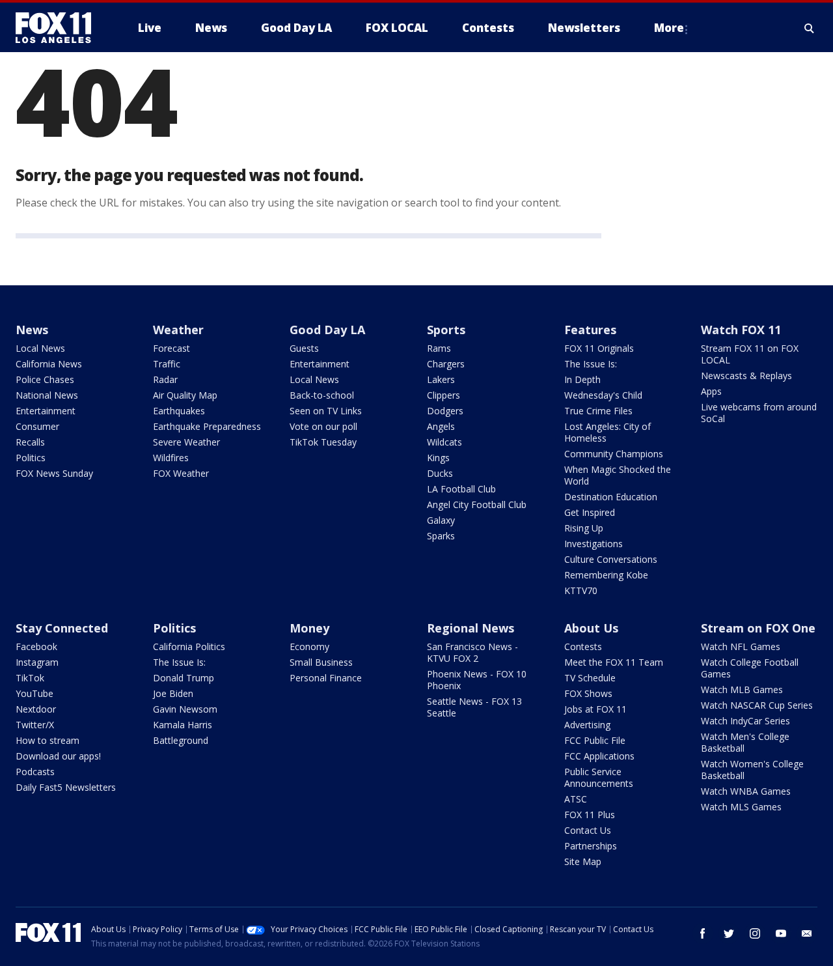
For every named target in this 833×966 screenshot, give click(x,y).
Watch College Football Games (750, 668)
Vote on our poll (323, 426)
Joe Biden (173, 693)
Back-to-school (322, 395)
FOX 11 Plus (589, 814)
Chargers (446, 364)
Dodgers (445, 411)
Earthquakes (179, 411)
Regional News (470, 628)
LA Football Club (461, 489)
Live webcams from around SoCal (759, 413)
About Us (591, 628)
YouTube (34, 693)
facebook (702, 933)
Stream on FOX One (758, 628)
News (32, 329)
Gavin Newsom (185, 709)
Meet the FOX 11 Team (613, 662)
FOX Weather (181, 473)
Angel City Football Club (476, 504)
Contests (583, 646)
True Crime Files (598, 411)
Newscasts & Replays (746, 375)
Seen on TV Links (326, 411)
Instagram (37, 662)
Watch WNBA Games (746, 791)
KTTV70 (580, 590)
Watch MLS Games (741, 807)
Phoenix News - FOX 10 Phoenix (476, 680)
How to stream (47, 740)
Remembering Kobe (606, 575)
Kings (438, 457)
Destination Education (610, 496)
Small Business (321, 662)
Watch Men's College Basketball (745, 742)
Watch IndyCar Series (745, 721)
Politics (31, 457)
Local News (40, 348)
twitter (728, 933)
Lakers (441, 379)
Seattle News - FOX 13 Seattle (474, 707)
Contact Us (587, 830)
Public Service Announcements (598, 777)
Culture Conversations (610, 559)
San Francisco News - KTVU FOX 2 (472, 652)
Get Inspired (589, 512)
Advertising (587, 724)
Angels (441, 426)
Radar (165, 379)
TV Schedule (590, 678)
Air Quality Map (185, 395)
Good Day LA (327, 329)
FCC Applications (599, 756)
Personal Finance (326, 678)
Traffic (166, 364)
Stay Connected (62, 628)
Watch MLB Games (742, 689)
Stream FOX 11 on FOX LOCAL (750, 354)
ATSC (575, 799)
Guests (304, 348)
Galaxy (441, 520)
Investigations (593, 543)
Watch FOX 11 (741, 329)
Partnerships (590, 846)
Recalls (30, 442)
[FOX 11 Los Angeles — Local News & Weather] (59, 28)
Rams (439, 348)
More (669, 27)
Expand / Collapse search (809, 28)
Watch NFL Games (740, 646)
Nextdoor (36, 709)
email (807, 933)
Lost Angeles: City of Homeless (607, 432)
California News (49, 364)
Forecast (171, 348)
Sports (446, 329)
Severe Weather (186, 442)
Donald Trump (183, 678)
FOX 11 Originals (599, 348)
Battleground (180, 740)
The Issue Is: (590, 364)
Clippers (443, 395)
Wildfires (171, 457)
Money (309, 628)
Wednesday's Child (603, 395)
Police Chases (45, 379)
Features (590, 329)
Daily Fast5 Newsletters (66, 787)
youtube (781, 933)
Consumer (37, 426)
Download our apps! (58, 756)
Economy (309, 646)
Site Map (582, 861)
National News (47, 395)
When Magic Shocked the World (617, 475)
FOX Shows (588, 693)
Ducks (440, 473)
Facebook (36, 646)
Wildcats (444, 442)
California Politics (189, 646)
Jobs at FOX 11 (595, 709)
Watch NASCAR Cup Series (757, 705)
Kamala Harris (182, 724)
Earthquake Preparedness (207, 426)
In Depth (582, 379)
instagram (754, 933)
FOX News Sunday (54, 473)
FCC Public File (594, 740)
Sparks (441, 536)
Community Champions (613, 453)
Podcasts (35, 771)
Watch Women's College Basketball (752, 770)
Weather (178, 329)
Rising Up (583, 528)
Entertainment (45, 411)
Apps (711, 391)
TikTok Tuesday (323, 442)
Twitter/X (35, 724)
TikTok (30, 678)
